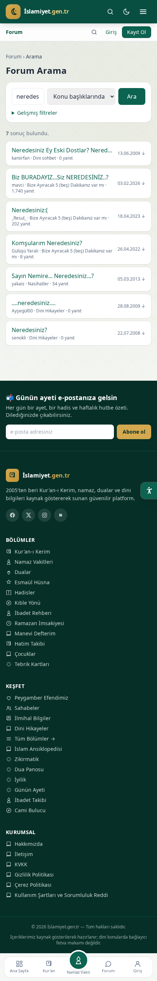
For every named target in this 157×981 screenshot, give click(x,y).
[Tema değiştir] (126, 11)
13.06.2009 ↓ (131, 153)
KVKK (21, 864)
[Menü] (143, 12)
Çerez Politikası (33, 884)
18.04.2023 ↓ (131, 216)
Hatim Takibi (30, 643)
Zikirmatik (27, 759)
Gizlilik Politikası (34, 874)
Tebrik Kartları (32, 664)
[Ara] (110, 11)
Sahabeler (27, 707)
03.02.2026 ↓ (131, 183)
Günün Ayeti (30, 789)
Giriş (111, 31)
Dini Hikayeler (32, 728)
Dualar (23, 572)
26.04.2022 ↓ (131, 249)
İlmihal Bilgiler (33, 718)
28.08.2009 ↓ (131, 306)
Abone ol (134, 431)
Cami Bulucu (30, 810)
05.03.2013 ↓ (131, 279)
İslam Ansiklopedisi (38, 748)
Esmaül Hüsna (32, 582)
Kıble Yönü (28, 602)
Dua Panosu (29, 769)
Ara (132, 96)
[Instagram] (44, 515)
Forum (14, 31)
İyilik (20, 779)
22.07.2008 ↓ (131, 333)
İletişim (24, 854)
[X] (28, 515)
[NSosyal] (60, 515)
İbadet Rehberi (33, 612)
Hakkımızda (29, 843)
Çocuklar (25, 653)
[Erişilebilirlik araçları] (149, 491)
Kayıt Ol (136, 31)
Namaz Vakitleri (34, 561)
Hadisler (25, 592)
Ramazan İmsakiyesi (39, 623)
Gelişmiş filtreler (37, 112)
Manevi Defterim (35, 633)
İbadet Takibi (30, 799)
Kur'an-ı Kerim (32, 551)
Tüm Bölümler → (35, 738)
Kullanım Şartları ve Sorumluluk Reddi (61, 894)
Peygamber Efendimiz (41, 697)
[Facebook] (12, 515)
